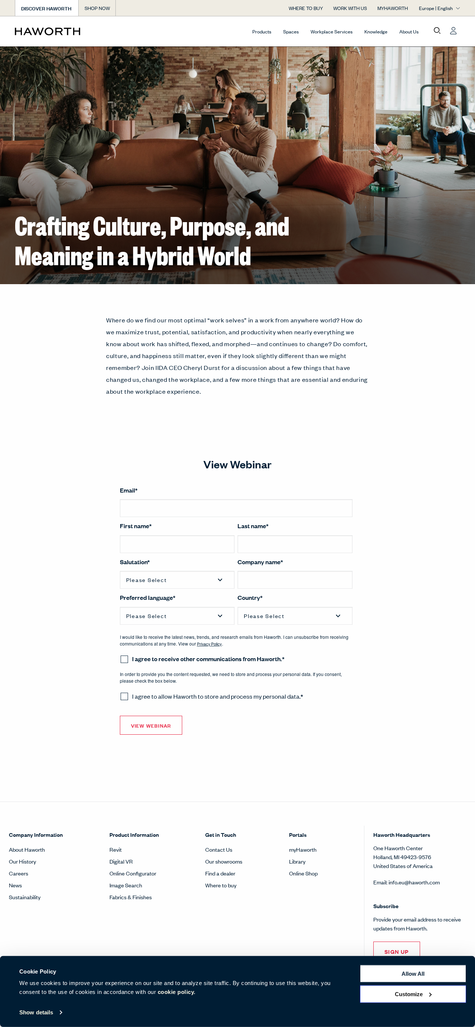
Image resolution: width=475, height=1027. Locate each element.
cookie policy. (177, 992)
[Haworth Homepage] (59, 31)
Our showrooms (223, 861)
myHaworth (303, 849)
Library (297, 861)
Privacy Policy (209, 643)
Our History (22, 861)
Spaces (291, 31)
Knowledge (375, 31)
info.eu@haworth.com (414, 882)
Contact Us (218, 849)
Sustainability (24, 897)
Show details (36, 1012)
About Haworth (27, 849)
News (15, 885)
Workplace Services (332, 31)
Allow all (413, 974)
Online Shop (303, 873)
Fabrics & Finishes (130, 897)
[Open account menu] (453, 31)
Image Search (125, 885)
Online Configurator (132, 873)
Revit (115, 849)
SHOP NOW (97, 8)
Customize (409, 994)
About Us (409, 31)
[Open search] (437, 31)
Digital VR (121, 861)
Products (261, 31)
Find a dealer (220, 873)
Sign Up (396, 951)
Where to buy (220, 885)
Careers (18, 873)
